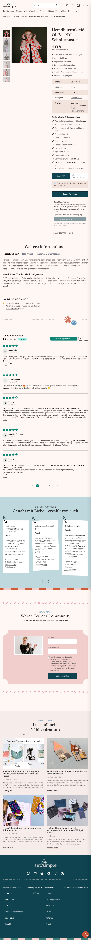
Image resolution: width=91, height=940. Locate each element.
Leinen (79, 108)
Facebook (50, 905)
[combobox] (45, 5)
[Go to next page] (57, 485)
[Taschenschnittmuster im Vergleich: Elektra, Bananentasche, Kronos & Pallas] (23, 765)
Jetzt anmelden (62, 676)
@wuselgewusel (20, 306)
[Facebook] (48, 873)
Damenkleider (76, 98)
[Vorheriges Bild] (6, 28)
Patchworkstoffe (77, 111)
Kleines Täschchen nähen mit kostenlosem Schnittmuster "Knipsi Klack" (65, 830)
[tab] (11, 254)
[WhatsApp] (28, 873)
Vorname (51, 637)
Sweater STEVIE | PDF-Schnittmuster (45, 562)
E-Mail (48, 924)
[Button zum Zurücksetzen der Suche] (56, 5)
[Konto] (73, 5)
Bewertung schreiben (63, 339)
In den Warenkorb (70, 194)
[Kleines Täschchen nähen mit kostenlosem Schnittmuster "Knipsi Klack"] (67, 822)
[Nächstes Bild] (6, 84)
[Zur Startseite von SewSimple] (9, 5)
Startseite (6, 16)
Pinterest (49, 918)
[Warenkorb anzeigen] (78, 5)
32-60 (73, 87)
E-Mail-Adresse (53, 647)
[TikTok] (55, 873)
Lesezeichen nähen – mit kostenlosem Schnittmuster (22, 829)
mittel (73, 92)
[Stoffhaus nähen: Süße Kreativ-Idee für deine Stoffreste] (67, 765)
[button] (67, 5)
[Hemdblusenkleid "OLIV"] (6, 33)
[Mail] (35, 873)
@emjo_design (12, 308)
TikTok (48, 912)
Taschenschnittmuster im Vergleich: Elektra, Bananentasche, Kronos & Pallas (21, 773)
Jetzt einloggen (63, 225)
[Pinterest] (62, 873)
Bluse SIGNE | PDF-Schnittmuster (13, 564)
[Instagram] (42, 873)
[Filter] (80, 339)
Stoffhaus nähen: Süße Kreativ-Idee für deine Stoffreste (67, 772)
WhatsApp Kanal (53, 899)
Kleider (24, 16)
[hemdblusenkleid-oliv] (6, 48)
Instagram (50, 893)
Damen (16, 16)
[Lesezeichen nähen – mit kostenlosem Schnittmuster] (23, 822)
